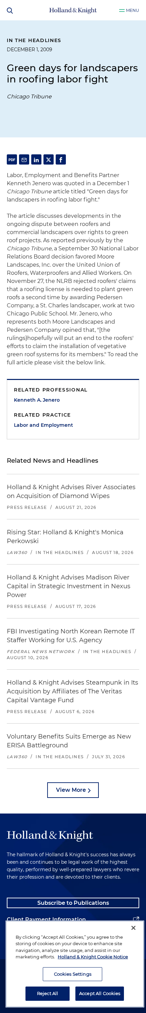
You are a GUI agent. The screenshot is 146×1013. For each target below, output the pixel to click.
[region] (74, 964)
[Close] (133, 927)
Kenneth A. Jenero (37, 400)
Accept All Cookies (99, 993)
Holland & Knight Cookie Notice (93, 956)
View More (71, 790)
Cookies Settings (72, 974)
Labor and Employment (43, 425)
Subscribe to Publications (73, 903)
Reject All (47, 993)
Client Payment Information (46, 919)
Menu (132, 10)
